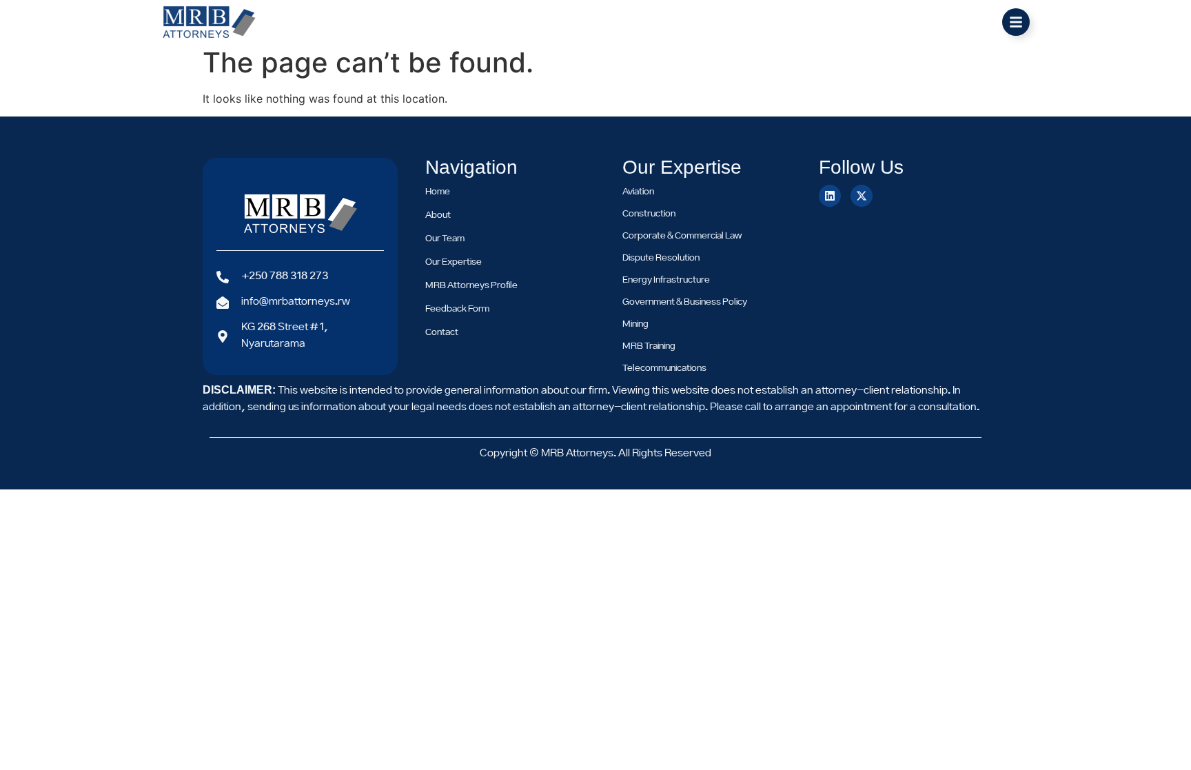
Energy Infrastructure (666, 280)
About (438, 215)
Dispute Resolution (661, 258)
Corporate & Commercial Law (682, 236)
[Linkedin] (830, 196)
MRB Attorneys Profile (471, 285)
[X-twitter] (862, 196)
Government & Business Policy (684, 302)
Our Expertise (453, 262)
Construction (648, 214)
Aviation (638, 191)
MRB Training (648, 346)
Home (437, 191)
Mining (635, 324)
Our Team (445, 238)
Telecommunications (664, 368)
